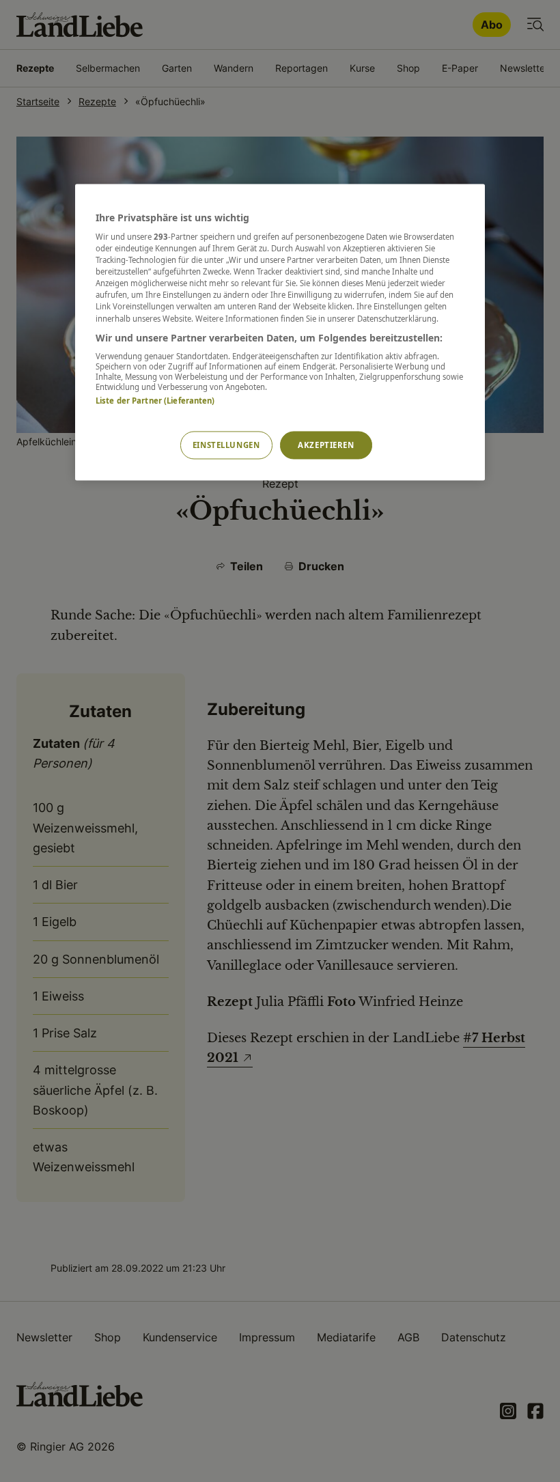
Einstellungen (226, 445)
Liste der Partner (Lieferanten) (155, 401)
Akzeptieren (326, 445)
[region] (280, 332)
